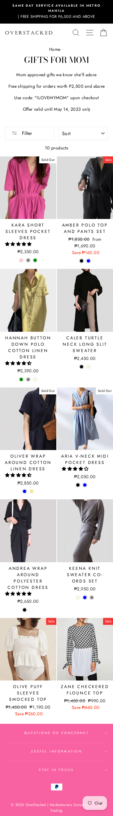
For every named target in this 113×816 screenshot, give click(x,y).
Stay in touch (56, 769)
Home (54, 49)
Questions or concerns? (56, 732)
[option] (56, 11)
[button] (19, 244)
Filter (26, 133)
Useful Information (56, 751)
